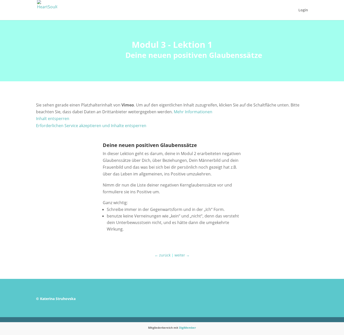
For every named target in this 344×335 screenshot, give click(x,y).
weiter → (182, 255)
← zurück (162, 255)
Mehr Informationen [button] (193, 112)
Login (303, 10)
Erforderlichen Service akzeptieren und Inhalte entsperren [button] (91, 125)
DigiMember (187, 327)
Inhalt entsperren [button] (52, 118)
